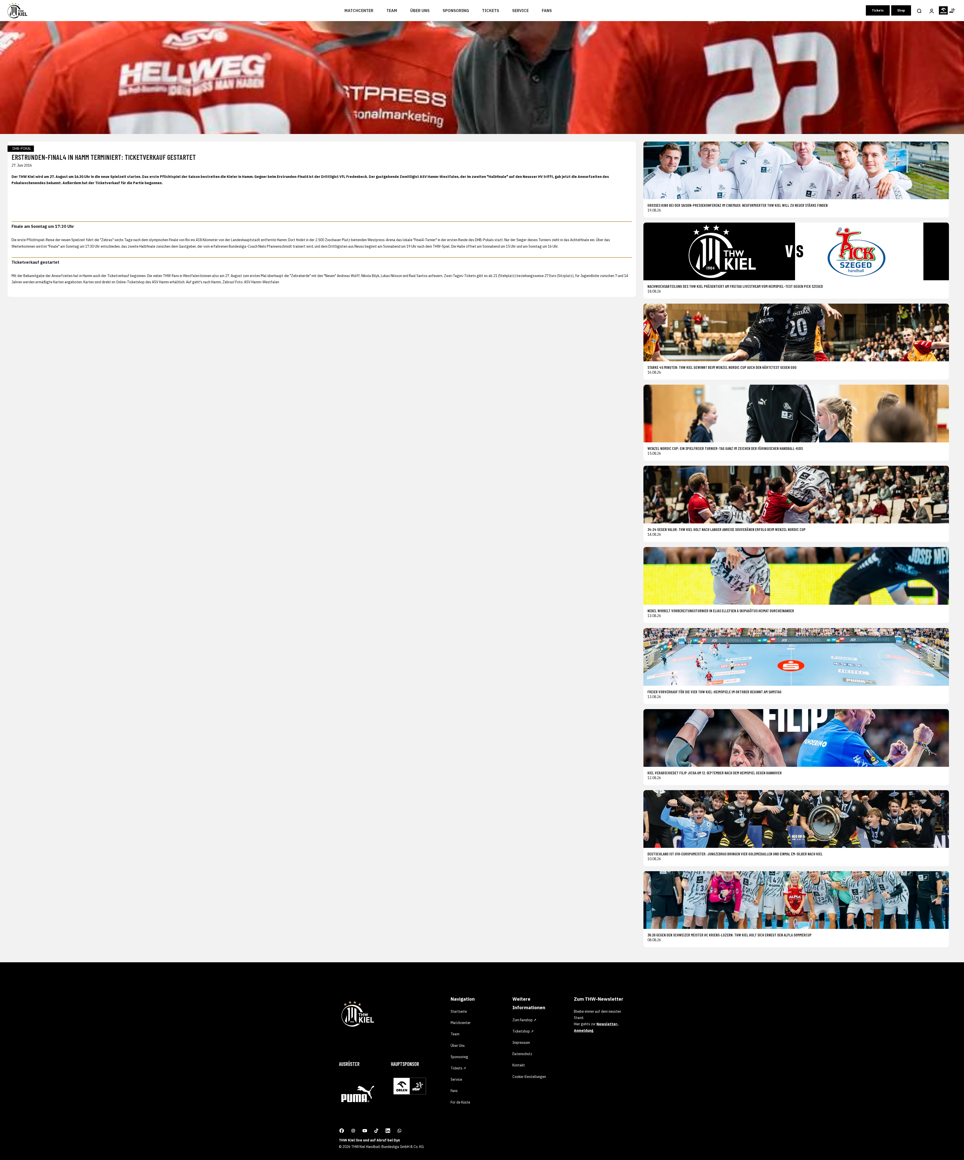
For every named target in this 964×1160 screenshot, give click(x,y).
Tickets (490, 10)
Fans (547, 10)
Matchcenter (358, 10)
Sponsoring (456, 10)
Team (391, 10)
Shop (901, 10)
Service (520, 10)
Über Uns (420, 10)
